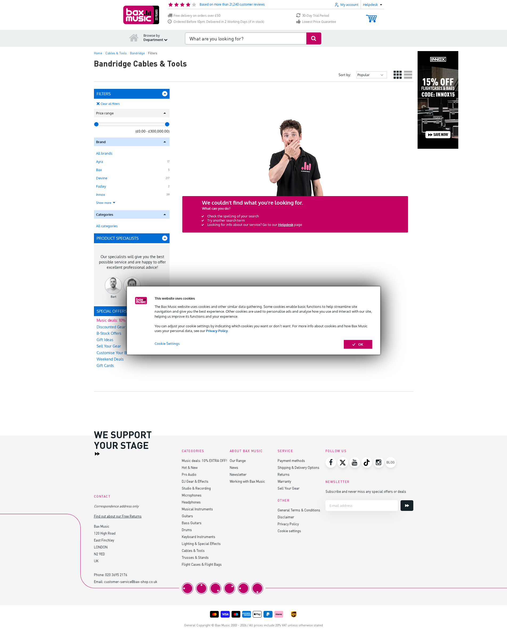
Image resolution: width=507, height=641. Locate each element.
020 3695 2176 (116, 574)
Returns (284, 474)
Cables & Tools (193, 550)
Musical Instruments (197, 509)
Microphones (191, 495)
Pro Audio (189, 474)
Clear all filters (110, 104)
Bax (99, 170)
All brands (104, 153)
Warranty (284, 481)
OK (360, 344)
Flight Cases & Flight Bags (202, 564)
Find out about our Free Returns (118, 516)
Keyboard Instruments (198, 536)
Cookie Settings (167, 343)
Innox (100, 194)
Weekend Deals (110, 359)
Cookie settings (289, 530)
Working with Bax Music (247, 481)
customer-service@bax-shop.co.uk (130, 581)
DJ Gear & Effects (195, 481)
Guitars (187, 516)
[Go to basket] (371, 16)
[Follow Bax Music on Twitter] (342, 462)
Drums (187, 529)
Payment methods (291, 460)
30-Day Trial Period (315, 16)
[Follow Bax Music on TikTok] (366, 462)
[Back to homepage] (134, 37)
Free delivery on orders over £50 (197, 16)
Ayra (99, 161)
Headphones (191, 502)
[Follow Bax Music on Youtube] (354, 462)
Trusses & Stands (195, 557)
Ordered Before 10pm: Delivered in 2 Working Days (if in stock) (219, 22)
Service (285, 451)
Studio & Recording (196, 488)
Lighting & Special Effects (201, 543)
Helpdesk (285, 224)
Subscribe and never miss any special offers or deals (365, 491)
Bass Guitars (191, 522)
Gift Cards (105, 365)
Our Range (238, 460)
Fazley (101, 186)
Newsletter (238, 474)
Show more (104, 203)
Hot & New (189, 467)
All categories (107, 226)
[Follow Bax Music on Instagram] (378, 462)
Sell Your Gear (288, 488)
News (234, 467)
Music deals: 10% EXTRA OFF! (204, 460)
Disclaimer (286, 517)
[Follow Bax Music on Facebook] (330, 462)
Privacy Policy (217, 331)
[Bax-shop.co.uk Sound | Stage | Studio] (141, 15)
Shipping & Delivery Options (298, 467)
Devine (101, 178)
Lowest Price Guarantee (319, 22)
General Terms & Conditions (299, 510)
